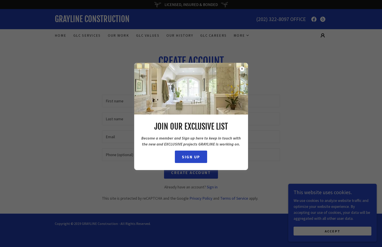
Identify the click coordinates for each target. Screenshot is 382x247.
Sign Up (191, 156)
